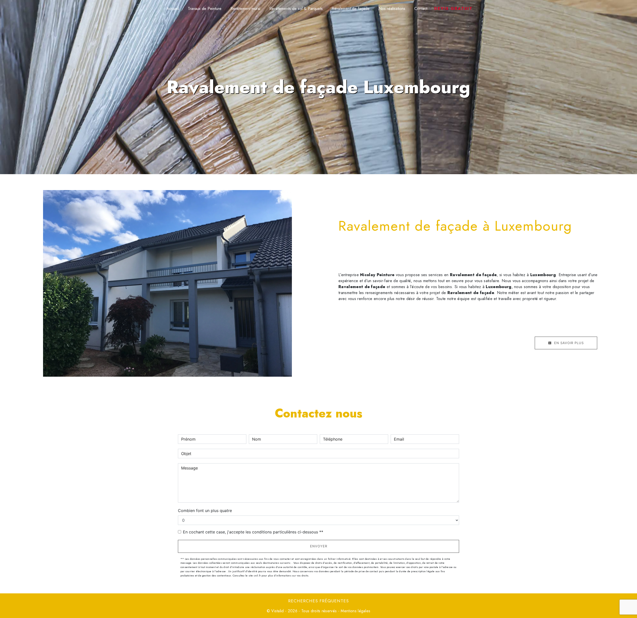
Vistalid (277, 611)
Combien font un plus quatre (205, 510)
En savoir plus (568, 343)
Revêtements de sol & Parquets (296, 8)
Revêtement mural (245, 8)
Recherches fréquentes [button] (318, 601)
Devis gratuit (453, 8)
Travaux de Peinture (204, 8)
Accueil (172, 8)
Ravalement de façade (351, 8)
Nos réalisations (391, 8)
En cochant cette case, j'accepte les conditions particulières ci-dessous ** (253, 531)
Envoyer (318, 546)
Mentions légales (354, 611)
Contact (420, 8)
